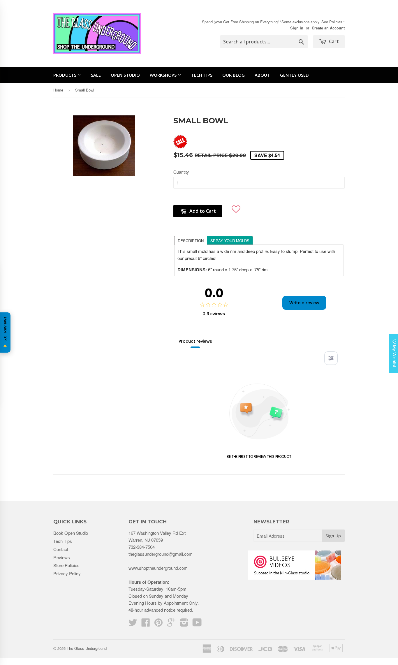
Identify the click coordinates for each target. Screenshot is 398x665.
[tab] (190, 240)
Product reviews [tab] (195, 341)
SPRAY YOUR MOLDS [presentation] (229, 240)
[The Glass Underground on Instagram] (184, 624)
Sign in (296, 28)
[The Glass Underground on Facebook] (145, 624)
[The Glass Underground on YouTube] (197, 624)
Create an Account (328, 28)
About (262, 75)
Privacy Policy (67, 573)
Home (58, 90)
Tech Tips (201, 75)
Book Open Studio (70, 533)
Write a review (304, 303)
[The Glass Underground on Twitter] (132, 624)
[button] (236, 207)
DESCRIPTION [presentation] (191, 240)
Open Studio (125, 75)
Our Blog (233, 75)
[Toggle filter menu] (331, 358)
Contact (60, 549)
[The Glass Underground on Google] (171, 624)
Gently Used (294, 75)
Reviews (61, 557)
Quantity (181, 172)
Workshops (164, 75)
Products (65, 75)
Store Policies (66, 565)
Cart (333, 41)
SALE (96, 75)
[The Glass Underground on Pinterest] (158, 624)
